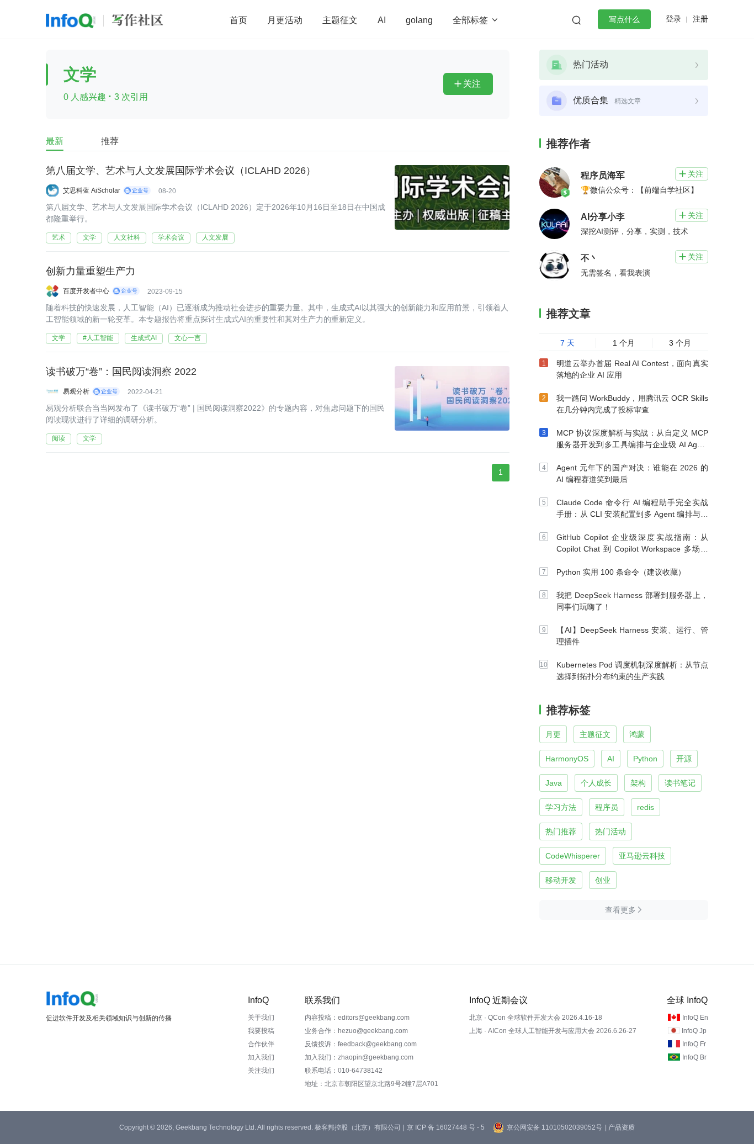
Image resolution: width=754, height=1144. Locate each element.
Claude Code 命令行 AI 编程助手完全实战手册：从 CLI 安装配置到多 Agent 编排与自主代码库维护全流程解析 (632, 514)
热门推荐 (560, 831)
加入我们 (261, 1057)
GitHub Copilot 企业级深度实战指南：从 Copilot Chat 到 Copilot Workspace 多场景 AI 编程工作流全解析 (632, 549)
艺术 (58, 237)
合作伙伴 (261, 1044)
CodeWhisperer (572, 855)
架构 (638, 782)
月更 (553, 734)
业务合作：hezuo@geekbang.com (356, 1031)
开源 (684, 758)
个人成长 (596, 782)
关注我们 (261, 1070)
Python (645, 758)
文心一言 (187, 338)
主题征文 (340, 20)
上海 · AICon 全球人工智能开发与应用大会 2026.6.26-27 (552, 1031)
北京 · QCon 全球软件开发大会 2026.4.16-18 (535, 1017)
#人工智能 (98, 338)
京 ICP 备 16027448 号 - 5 (446, 1127)
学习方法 (560, 807)
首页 (238, 20)
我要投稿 (261, 1031)
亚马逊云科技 (642, 855)
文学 (89, 237)
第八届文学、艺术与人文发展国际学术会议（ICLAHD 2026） (181, 170)
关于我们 (261, 1017)
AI (382, 20)
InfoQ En (695, 1017)
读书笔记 (680, 782)
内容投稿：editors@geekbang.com (357, 1017)
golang (419, 20)
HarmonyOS (566, 758)
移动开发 (560, 880)
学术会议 (171, 237)
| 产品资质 (620, 1127)
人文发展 (215, 237)
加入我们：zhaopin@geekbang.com (359, 1057)
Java (553, 782)
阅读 (58, 438)
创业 (602, 880)
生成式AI (144, 338)
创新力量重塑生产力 (90, 271)
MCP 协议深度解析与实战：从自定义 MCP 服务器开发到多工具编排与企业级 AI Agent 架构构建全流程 (632, 444)
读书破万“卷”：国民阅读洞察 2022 (121, 371)
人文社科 (127, 237)
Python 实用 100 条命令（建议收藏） (621, 572)
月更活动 (284, 20)
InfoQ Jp (694, 1031)
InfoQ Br (694, 1057)
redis (645, 807)
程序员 (606, 807)
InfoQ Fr (694, 1044)
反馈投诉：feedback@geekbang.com (361, 1044)
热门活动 (610, 831)
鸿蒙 (637, 734)
